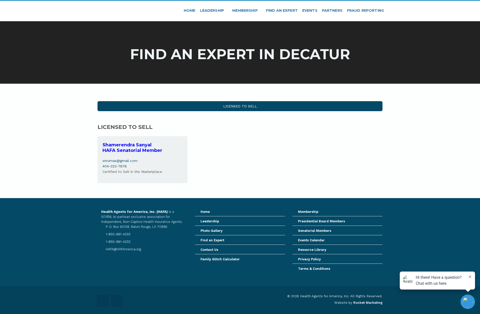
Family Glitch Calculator (220, 259)
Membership (245, 10)
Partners (332, 10)
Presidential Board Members (321, 221)
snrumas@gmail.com (120, 161)
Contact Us (209, 250)
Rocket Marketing (367, 303)
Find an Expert (282, 10)
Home (190, 10)
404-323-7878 (114, 166)
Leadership (212, 10)
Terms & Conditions (314, 269)
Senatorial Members (314, 231)
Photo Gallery (211, 231)
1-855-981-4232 (117, 234)
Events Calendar (311, 240)
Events (310, 10)
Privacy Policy (309, 259)
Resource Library (312, 250)
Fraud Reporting (365, 10)
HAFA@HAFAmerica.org (123, 249)
